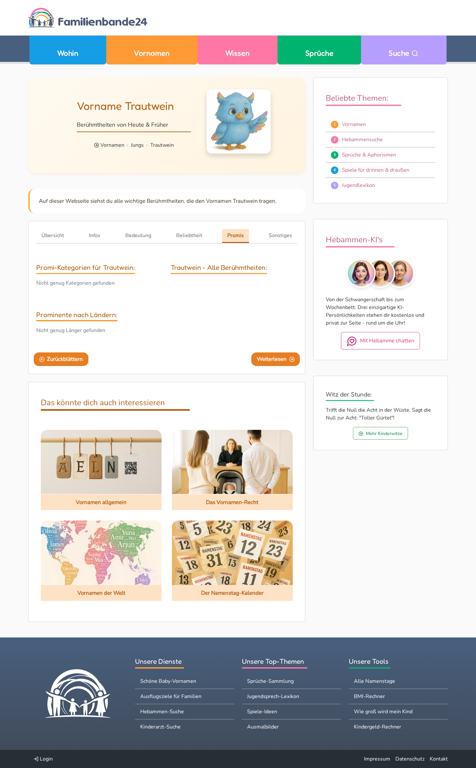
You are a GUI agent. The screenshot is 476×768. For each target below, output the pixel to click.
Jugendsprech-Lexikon (273, 696)
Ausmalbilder (263, 726)
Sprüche (319, 53)
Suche (400, 53)
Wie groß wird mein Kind (383, 711)
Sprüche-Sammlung (270, 681)
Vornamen (152, 53)
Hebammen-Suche (162, 711)
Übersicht (52, 235)
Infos (94, 235)
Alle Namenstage (374, 681)
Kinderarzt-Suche (160, 726)
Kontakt (439, 758)
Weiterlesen (272, 359)
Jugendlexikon (358, 185)
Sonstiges (280, 235)
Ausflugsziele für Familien (170, 696)
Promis (235, 235)
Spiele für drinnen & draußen (375, 170)
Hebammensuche (362, 139)
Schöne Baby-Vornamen (168, 681)
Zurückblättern (65, 359)
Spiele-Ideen (262, 711)
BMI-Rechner (369, 696)
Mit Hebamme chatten (387, 341)
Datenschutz (410, 758)
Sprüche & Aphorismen (369, 154)
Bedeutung (138, 235)
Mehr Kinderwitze (384, 433)
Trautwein (162, 145)
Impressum (377, 758)
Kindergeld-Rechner (377, 726)
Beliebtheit (189, 235)
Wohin (67, 53)
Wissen (237, 53)
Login (46, 758)
